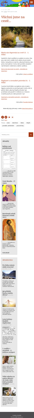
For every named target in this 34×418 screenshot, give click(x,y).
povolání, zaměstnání (8, 125)
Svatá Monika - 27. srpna (9, 182)
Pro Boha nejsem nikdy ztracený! (8, 266)
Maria (22, 123)
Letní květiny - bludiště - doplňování (7, 321)
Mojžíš (28, 123)
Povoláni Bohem (28, 102)
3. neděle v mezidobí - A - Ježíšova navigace (8, 350)
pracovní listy (20, 125)
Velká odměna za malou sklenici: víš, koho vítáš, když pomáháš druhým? (8, 380)
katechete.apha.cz (27, 108)
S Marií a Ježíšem (28, 74)
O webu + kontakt (17, 415)
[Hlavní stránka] (2, 11)
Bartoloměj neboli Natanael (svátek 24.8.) (8, 215)
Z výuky (5, 11)
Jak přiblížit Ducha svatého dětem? (7, 293)
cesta (8, 123)
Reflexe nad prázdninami (7, 147)
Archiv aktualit (5, 252)
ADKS (9, 9)
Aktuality (5, 141)
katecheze (15, 123)
